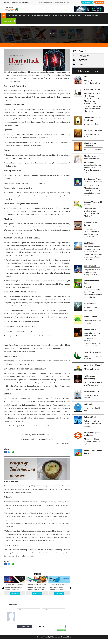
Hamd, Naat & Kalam (92, 89)
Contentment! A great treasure (92, 357)
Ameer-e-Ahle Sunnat (27, 15)
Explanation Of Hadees (93, 130)
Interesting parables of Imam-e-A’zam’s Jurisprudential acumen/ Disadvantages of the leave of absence (93, 339)
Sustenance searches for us (92, 135)
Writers (97, 15)
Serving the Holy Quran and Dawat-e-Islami (93, 383)
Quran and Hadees (16, 15)
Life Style (74, 15)
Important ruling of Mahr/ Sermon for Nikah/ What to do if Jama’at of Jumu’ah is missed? (92, 190)
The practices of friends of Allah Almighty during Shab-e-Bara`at (93, 272)
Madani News (90, 15)
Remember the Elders (65, 15)
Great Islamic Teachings (93, 352)
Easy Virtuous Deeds (92, 266)
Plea (85, 77)
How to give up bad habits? (91, 396)
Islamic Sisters (47, 15)
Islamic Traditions (91, 316)
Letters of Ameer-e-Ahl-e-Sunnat (93, 203)
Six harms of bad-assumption (90, 308)
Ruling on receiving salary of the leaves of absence (92, 423)
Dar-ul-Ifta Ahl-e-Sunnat (90, 223)
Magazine (11, 44)
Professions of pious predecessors (92, 433)
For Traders (55, 15)
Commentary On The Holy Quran (92, 118)
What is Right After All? (93, 365)
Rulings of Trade (90, 417)
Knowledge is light (91, 329)
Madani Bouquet (82, 15)
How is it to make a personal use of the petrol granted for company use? (91, 232)
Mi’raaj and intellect (91, 369)
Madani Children (38, 15)
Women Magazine (87, 2)
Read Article (15, 593)
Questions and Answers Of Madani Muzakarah (93, 180)
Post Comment (61, 630)
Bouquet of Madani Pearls (91, 282)
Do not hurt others (91, 124)
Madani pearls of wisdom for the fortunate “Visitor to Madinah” (92, 212)
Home (5, 44)
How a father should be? (92, 409)
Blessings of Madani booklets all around (91, 157)
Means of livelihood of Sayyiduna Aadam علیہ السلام (92, 441)
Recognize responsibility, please (92, 81)
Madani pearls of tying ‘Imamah (92, 321)
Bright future (89, 243)
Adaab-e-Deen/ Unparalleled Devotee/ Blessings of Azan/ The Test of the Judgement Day (93, 167)
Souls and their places (92, 150)
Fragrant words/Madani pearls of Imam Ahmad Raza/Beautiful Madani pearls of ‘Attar (93, 292)
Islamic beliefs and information (91, 144)
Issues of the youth (91, 391)
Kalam (8, 15)
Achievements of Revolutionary (90, 377)
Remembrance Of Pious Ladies (93, 451)
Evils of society (90, 303)
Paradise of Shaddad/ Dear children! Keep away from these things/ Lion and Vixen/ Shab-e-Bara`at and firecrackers (93, 253)
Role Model (88, 404)
